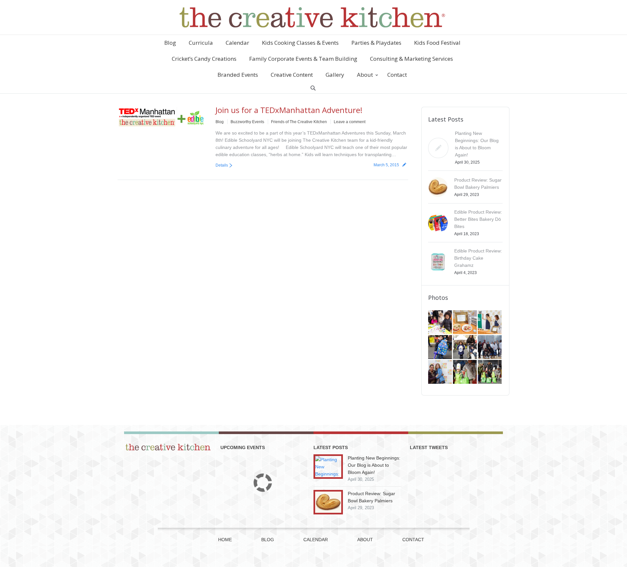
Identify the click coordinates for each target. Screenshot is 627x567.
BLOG (267, 539)
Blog (220, 122)
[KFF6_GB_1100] (465, 347)
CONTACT (413, 539)
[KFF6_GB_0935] (490, 372)
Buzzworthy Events (247, 122)
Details (222, 165)
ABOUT (365, 539)
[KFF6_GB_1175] (490, 322)
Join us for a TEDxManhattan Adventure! (289, 110)
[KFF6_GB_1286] (440, 322)
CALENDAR (315, 539)
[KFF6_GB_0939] (465, 372)
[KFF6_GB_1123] (440, 347)
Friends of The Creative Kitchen (299, 122)
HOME (225, 539)
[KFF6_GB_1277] (465, 322)
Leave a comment (349, 122)
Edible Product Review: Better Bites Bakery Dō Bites (478, 219)
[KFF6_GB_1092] (490, 347)
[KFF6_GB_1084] (440, 372)
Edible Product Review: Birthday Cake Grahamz (478, 258)
